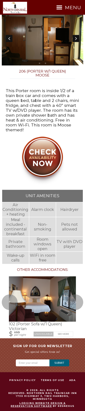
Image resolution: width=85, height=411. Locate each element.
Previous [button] (9, 38)
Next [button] (76, 38)
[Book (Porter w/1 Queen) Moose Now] (42, 183)
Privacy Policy (22, 380)
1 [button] (40, 63)
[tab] (40, 63)
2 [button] (45, 63)
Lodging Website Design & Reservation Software (38, 404)
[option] (42, 38)
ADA (72, 380)
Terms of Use (52, 380)
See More (63, 334)
